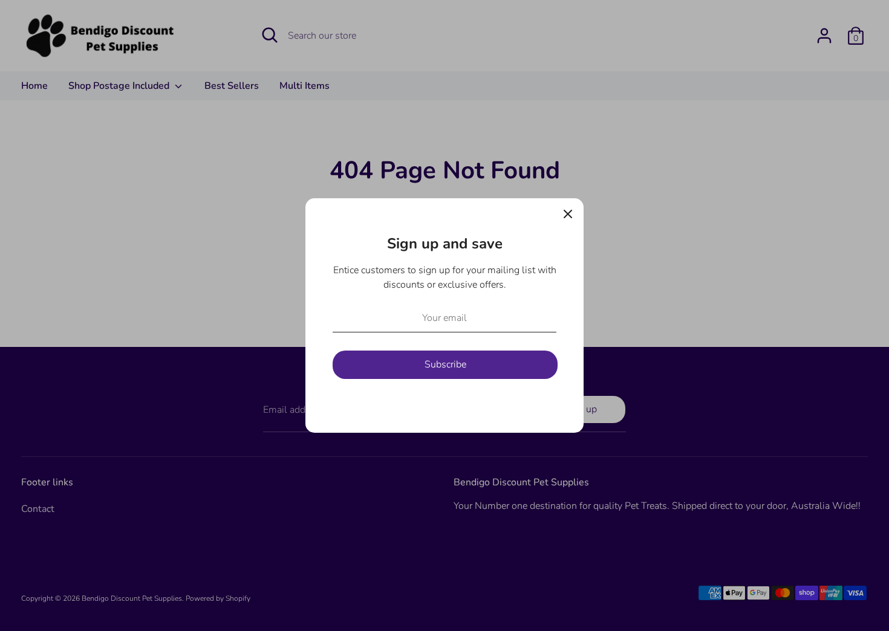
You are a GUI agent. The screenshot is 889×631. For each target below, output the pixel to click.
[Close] (568, 214)
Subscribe (445, 364)
